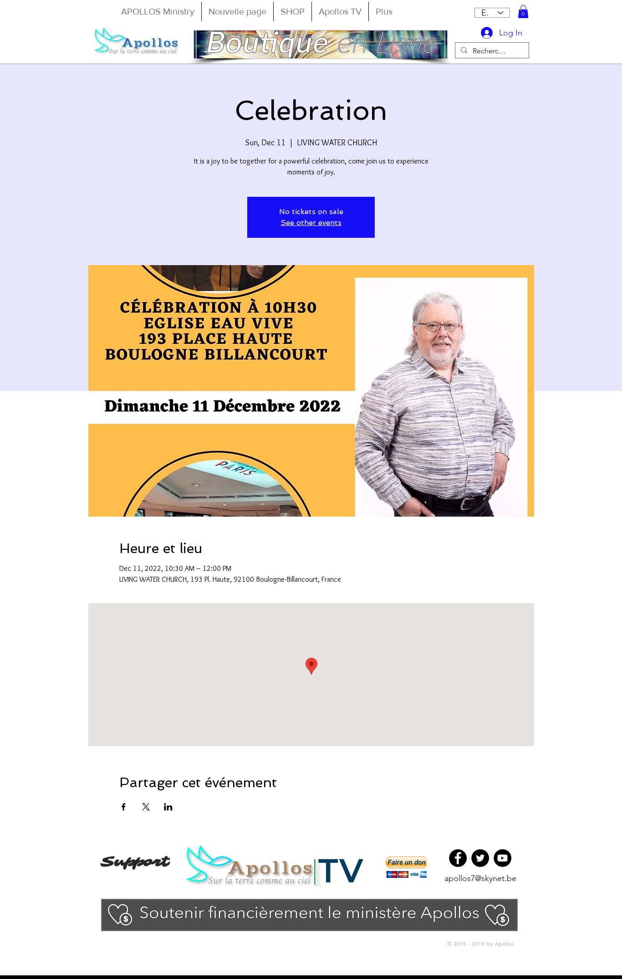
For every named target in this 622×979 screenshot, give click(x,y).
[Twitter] (480, 858)
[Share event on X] (146, 806)
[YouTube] (502, 858)
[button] (523, 11)
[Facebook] (458, 858)
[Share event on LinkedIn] (168, 806)
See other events (311, 222)
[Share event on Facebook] (123, 806)
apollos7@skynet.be (480, 878)
